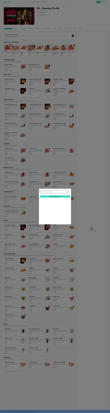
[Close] (69, 192)
